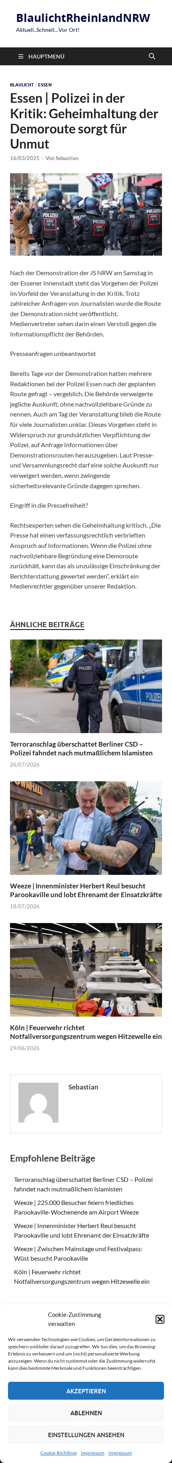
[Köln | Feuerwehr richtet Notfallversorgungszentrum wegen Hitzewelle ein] (86, 972)
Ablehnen (86, 1412)
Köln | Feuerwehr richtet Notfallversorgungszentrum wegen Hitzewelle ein (86, 1032)
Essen (45, 85)
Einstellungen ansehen (86, 1434)
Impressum (92, 1453)
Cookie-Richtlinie (58, 1453)
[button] (160, 1319)
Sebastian (67, 158)
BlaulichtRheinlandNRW (83, 17)
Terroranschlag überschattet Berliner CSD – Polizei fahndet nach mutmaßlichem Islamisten (81, 748)
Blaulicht (22, 85)
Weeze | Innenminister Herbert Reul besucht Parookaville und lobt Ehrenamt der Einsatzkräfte (86, 890)
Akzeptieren (86, 1391)
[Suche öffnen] (152, 56)
